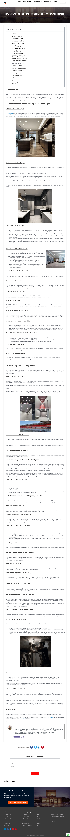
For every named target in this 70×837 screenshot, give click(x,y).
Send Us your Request (15, 82)
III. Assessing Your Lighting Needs (17, 45)
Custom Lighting (47, 1)
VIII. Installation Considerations (17, 72)
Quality (39, 821)
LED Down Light (7, 823)
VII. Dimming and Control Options (17, 70)
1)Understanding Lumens (17, 65)
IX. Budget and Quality (15, 77)
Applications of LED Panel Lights (18, 41)
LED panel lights (9, 113)
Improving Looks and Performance (18, 48)
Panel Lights (6, 825)
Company (55, 1)
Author (12, 80)
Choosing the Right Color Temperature (19, 60)
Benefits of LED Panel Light (17, 40)
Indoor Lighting (26, 1)
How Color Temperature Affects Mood (19, 58)
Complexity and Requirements (18, 75)
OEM (38, 816)
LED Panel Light (7, 821)
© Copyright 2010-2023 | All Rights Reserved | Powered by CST (35, 835)
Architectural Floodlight (27, 825)
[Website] (23, 737)
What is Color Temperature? (17, 56)
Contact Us (56, 4)
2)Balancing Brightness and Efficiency (19, 67)
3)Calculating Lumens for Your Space (19, 68)
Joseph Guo (16, 726)
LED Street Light (25, 816)
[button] (62, 29)
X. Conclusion (13, 78)
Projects (39, 823)
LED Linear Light (7, 818)
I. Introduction (13, 33)
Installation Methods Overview (18, 73)
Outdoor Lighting (36, 1)
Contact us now (23, 718)
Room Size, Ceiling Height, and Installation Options (22, 51)
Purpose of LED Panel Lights (17, 46)
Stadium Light (25, 818)
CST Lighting (50, 717)
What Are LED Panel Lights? (17, 36)
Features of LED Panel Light (17, 38)
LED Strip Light (7, 814)
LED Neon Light (7, 816)
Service (39, 818)
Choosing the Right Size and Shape (18, 53)
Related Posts (13, 83)
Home (19, 1)
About (38, 814)
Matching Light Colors (16, 61)
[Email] (21, 737)
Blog (38, 825)
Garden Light (24, 821)
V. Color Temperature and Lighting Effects (19, 55)
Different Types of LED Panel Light (18, 43)
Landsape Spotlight (26, 823)
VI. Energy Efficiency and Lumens (17, 63)
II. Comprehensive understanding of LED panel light (21, 35)
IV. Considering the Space (16, 50)
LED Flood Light (25, 814)
